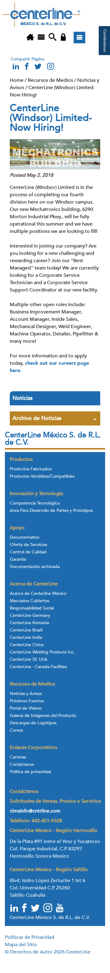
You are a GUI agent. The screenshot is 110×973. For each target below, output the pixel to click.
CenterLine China (26, 644)
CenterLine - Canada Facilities (38, 666)
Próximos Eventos (27, 701)
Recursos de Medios (50, 80)
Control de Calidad (28, 552)
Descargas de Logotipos (33, 723)
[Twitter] (36, 909)
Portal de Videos (26, 708)
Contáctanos (22, 764)
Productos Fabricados (31, 469)
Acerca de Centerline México (38, 593)
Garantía (18, 559)
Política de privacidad (30, 771)
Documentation (24, 537)
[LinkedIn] (14, 909)
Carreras (18, 757)
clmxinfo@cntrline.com (35, 810)
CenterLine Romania (29, 622)
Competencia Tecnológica (35, 503)
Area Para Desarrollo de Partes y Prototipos (51, 510)
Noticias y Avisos (26, 693)
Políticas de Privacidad (29, 937)
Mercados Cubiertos (29, 601)
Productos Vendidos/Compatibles (42, 476)
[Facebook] (25, 909)
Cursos (16, 730)
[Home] (30, 37)
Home (17, 80)
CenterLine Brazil (26, 630)
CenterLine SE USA (28, 659)
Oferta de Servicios (28, 544)
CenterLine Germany (30, 615)
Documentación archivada (35, 566)
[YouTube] (60, 909)
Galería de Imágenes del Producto (43, 715)
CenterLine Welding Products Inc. (42, 652)
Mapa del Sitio (21, 944)
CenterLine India (26, 637)
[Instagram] (50, 68)
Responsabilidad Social (32, 608)
